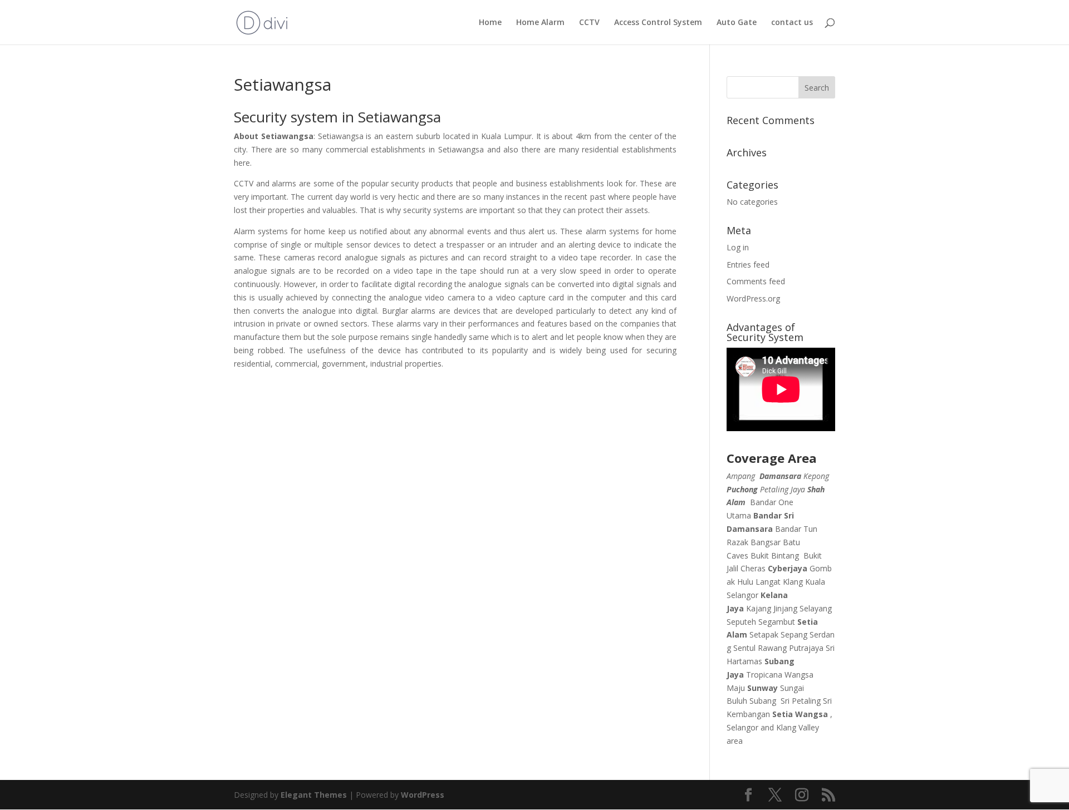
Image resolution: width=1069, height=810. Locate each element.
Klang (793, 581)
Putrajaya (806, 648)
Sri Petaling (801, 700)
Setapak (763, 634)
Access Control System (658, 22)
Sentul (744, 648)
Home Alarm (540, 22)
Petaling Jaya (782, 489)
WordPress (422, 794)
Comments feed (756, 281)
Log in (738, 247)
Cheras (753, 568)
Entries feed (748, 264)
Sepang (794, 634)
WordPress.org (753, 298)
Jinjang (785, 608)
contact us (792, 22)
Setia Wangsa (800, 714)
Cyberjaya (787, 568)
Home (490, 22)
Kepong (816, 476)
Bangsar (766, 542)
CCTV (589, 22)
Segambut (776, 621)
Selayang (816, 608)
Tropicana (764, 674)
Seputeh (741, 621)
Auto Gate (737, 22)
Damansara (780, 476)
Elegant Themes (314, 794)
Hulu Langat (759, 581)
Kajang (758, 608)
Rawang (772, 648)
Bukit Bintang (775, 555)
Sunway (762, 688)
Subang (762, 700)
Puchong (742, 489)
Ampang (741, 476)
